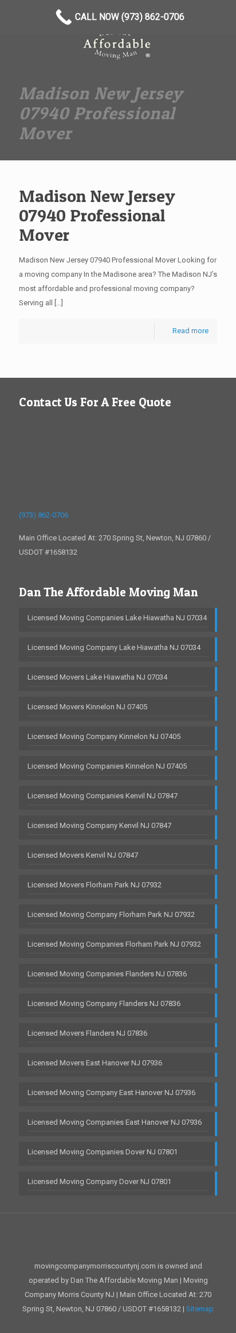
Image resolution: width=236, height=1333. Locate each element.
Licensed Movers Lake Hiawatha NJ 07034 (97, 677)
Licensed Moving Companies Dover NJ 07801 (102, 1152)
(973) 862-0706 (43, 515)
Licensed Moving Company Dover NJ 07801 (99, 1181)
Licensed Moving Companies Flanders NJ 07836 (107, 974)
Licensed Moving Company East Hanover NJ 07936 (111, 1092)
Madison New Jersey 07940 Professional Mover (97, 215)
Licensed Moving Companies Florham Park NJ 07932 (114, 944)
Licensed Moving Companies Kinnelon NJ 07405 (107, 766)
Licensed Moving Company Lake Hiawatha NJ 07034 (113, 647)
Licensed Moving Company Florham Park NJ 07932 (111, 914)
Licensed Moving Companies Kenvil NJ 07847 (102, 795)
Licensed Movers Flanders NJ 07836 (87, 1033)
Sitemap (200, 1308)
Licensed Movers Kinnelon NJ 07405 (87, 706)
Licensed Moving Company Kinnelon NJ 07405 (103, 736)
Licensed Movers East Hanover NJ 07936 (94, 1063)
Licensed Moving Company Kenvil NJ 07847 (99, 825)
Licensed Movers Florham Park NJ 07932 (94, 884)
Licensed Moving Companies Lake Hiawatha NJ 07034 (117, 617)
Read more (190, 330)
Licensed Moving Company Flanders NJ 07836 (103, 1003)
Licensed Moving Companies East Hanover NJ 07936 (114, 1122)
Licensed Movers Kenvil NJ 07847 (82, 855)
